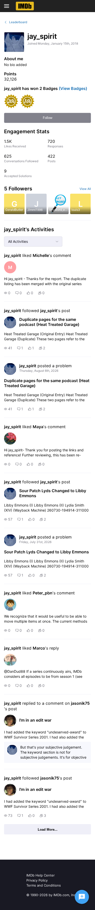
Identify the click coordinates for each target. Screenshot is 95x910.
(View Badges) (72, 88)
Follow (47, 118)
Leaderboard (18, 22)
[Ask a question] (82, 897)
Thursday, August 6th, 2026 (38, 371)
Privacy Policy (37, 880)
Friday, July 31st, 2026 (35, 542)
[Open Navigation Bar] (8, 6)
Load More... (48, 829)
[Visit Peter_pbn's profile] (10, 605)
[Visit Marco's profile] (10, 660)
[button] (7, 292)
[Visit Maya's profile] (10, 438)
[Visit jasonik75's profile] (10, 721)
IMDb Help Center (40, 875)
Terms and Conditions (43, 885)
